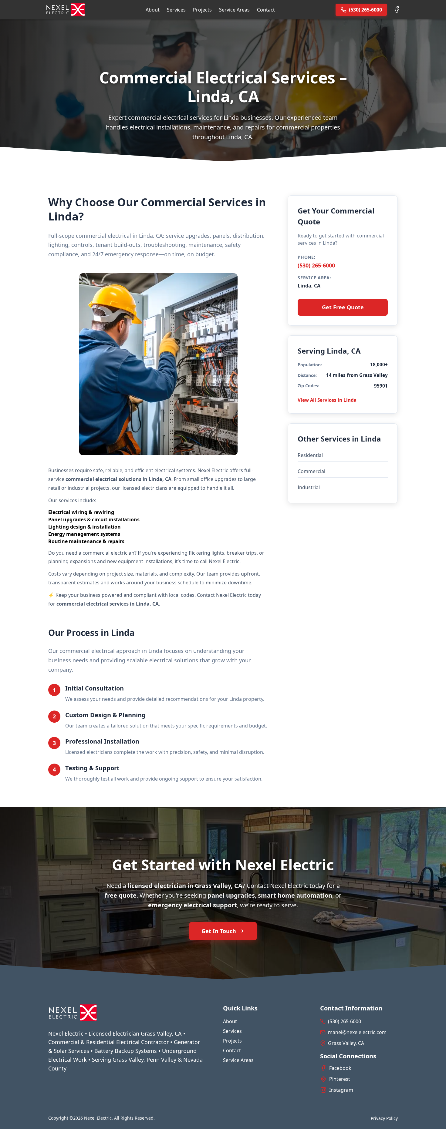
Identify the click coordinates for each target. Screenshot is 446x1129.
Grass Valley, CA (346, 1043)
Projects (202, 9)
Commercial (311, 471)
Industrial (309, 487)
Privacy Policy (384, 1118)
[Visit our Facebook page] (396, 9)
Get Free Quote (343, 307)
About (153, 9)
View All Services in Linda (327, 400)
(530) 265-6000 (316, 265)
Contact (266, 9)
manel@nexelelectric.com (357, 1032)
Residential (310, 455)
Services (176, 9)
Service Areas (234, 9)
